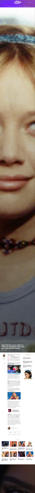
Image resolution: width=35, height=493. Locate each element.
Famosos (24, 364)
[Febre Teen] (17, 2)
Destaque (27, 447)
